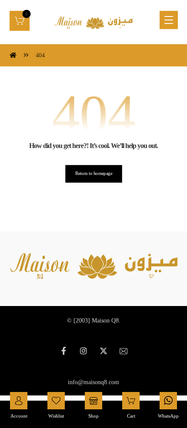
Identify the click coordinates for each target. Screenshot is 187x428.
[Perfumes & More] (93, 22)
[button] (20, 21)
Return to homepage (93, 173)
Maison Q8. (106, 320)
